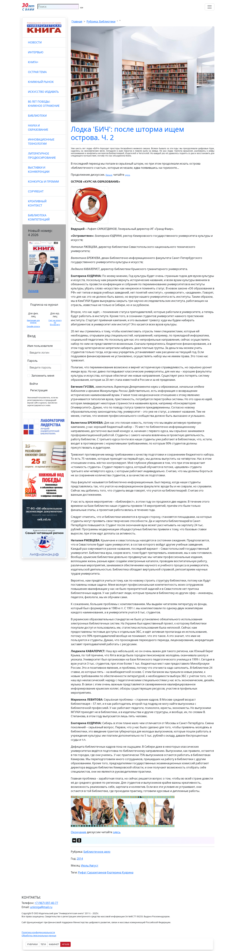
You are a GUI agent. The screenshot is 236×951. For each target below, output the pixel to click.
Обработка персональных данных (39, 935)
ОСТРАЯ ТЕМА (37, 72)
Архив (33, 290)
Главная (77, 21)
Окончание (78, 832)
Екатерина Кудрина (120, 872)
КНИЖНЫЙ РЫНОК (41, 82)
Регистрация (39, 390)
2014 (80, 858)
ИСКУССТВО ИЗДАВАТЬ (43, 92)
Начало (109, 175)
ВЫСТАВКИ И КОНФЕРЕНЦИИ (38, 170)
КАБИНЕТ (54, 944)
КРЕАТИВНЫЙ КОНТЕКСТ (37, 203)
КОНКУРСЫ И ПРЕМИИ (43, 181)
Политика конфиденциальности (38, 932)
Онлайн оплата (33, 326)
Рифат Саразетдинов (92, 872)
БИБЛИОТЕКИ (37, 116)
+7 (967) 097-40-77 (46, 903)
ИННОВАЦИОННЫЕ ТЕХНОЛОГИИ (41, 142)
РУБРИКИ (32, 944)
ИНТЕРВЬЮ (35, 52)
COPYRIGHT (36, 191)
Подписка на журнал (44, 305)
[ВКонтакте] (74, 840)
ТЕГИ (43, 944)
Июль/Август (89, 865)
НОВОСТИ (35, 42)
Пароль (32, 361)
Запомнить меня (42, 375)
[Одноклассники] (79, 840)
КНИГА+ (33, 62)
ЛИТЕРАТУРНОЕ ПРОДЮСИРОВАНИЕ (42, 156)
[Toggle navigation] (209, 6)
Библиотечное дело (96, 852)
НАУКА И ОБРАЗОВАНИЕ (38, 128)
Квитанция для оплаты (33, 321)
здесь (127, 175)
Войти (34, 384)
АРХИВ (65, 944)
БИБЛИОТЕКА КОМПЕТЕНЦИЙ (39, 217)
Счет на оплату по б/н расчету (55, 322)
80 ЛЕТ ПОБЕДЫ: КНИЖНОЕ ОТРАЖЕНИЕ (44, 104)
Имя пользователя (40, 346)
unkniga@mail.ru (41, 907)
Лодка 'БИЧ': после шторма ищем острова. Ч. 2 (127, 133)
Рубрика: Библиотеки (101, 21)
